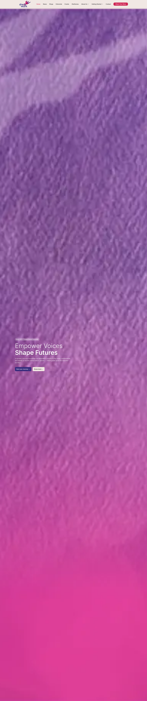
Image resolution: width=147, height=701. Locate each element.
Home (38, 4)
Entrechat (59, 4)
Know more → (38, 369)
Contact (108, 4)
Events (67, 4)
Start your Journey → (23, 369)
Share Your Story (121, 4)
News (45, 4)
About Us (84, 4)
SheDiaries (75, 4)
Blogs (51, 4)
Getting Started (96, 4)
